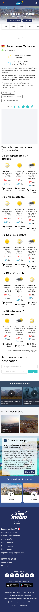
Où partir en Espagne (10, 101)
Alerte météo (6, 539)
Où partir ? (27, 20)
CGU (18, 592)
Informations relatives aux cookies (20, 596)
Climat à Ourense (14, 20)
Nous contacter (7, 549)
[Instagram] (22, 575)
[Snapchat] (17, 575)
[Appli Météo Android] (26, 585)
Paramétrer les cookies (29, 599)
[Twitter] (12, 575)
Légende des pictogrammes (12, 552)
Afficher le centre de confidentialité (20, 602)
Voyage (2, 7)
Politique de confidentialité (12, 599)
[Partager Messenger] (23, 106)
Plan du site (30, 592)
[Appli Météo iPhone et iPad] (12, 585)
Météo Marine (6, 562)
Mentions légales (10, 592)
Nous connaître (7, 542)
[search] (36, 3)
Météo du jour (8, 93)
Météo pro (5, 566)
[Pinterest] (27, 575)
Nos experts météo (9, 532)
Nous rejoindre (7, 546)
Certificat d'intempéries (10, 536)
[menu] (3, 3)
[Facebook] (7, 575)
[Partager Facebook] (14, 106)
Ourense (12, 7)
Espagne (7, 7)
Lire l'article (29, 472)
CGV (23, 592)
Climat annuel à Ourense (12, 97)
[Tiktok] (32, 575)
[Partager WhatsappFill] (27, 106)
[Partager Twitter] (19, 106)
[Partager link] (32, 106)
